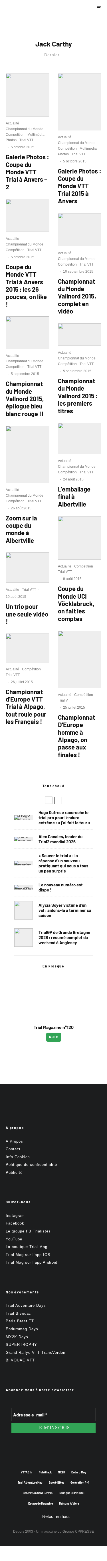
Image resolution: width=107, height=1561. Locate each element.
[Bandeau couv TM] (23, 887)
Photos (11, 140)
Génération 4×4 (79, 1482)
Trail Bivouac (18, 1313)
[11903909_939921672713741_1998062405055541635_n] (27, 454)
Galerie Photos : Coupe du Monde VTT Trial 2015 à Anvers (79, 186)
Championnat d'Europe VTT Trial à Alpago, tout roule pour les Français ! (26, 706)
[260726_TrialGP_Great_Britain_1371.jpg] (23, 910)
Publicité (14, 1172)
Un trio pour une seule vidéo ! (27, 614)
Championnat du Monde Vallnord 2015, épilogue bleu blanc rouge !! (25, 398)
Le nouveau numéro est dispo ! (61, 887)
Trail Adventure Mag (30, 1482)
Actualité (12, 123)
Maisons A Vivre (69, 1503)
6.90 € (53, 1037)
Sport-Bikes (56, 1482)
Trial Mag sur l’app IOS (28, 1255)
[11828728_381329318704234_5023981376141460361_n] (80, 538)
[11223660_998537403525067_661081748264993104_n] (27, 648)
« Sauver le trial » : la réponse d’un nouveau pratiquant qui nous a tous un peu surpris (63, 863)
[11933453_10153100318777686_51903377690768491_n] (27, 332)
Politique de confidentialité (31, 1164)
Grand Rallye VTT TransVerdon (35, 1352)
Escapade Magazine (40, 1503)
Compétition (15, 135)
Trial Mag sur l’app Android (31, 1262)
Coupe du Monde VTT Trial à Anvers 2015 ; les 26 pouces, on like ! (26, 285)
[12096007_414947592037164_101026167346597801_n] (80, 101)
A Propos (14, 1141)
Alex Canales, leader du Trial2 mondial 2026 (60, 839)
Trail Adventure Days (26, 1305)
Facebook (15, 1223)
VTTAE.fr (27, 1472)
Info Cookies (18, 1157)
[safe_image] (80, 334)
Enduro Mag (78, 1472)
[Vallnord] (80, 229)
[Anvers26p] (27, 215)
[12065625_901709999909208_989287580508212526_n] (27, 95)
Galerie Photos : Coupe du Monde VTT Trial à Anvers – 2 (27, 171)
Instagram (15, 1215)
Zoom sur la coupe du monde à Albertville (21, 529)
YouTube (14, 1239)
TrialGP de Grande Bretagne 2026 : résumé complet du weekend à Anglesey (64, 937)
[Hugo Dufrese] (23, 817)
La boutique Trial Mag (26, 1247)
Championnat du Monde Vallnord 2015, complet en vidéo (77, 296)
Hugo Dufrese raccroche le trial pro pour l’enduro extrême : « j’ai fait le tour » (64, 817)
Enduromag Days (22, 1329)
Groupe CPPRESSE (78, 1532)
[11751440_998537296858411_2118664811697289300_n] (80, 659)
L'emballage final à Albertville (74, 496)
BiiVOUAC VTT (20, 1360)
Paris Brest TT (20, 1321)
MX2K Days (17, 1337)
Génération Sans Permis (38, 1493)
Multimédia (36, 135)
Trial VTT (26, 140)
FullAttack (45, 1472)
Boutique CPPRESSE (71, 1493)
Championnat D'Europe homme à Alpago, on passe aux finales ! (76, 735)
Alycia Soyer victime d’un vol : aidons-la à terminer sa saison (65, 910)
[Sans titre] (80, 438)
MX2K (61, 1472)
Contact (13, 1149)
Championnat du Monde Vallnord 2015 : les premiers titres (78, 395)
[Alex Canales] (23, 839)
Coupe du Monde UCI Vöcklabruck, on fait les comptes (76, 603)
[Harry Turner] (23, 937)
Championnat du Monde (24, 129)
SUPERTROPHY (21, 1344)
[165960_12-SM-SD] (27, 567)
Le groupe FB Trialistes (28, 1231)
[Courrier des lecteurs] (23, 863)
